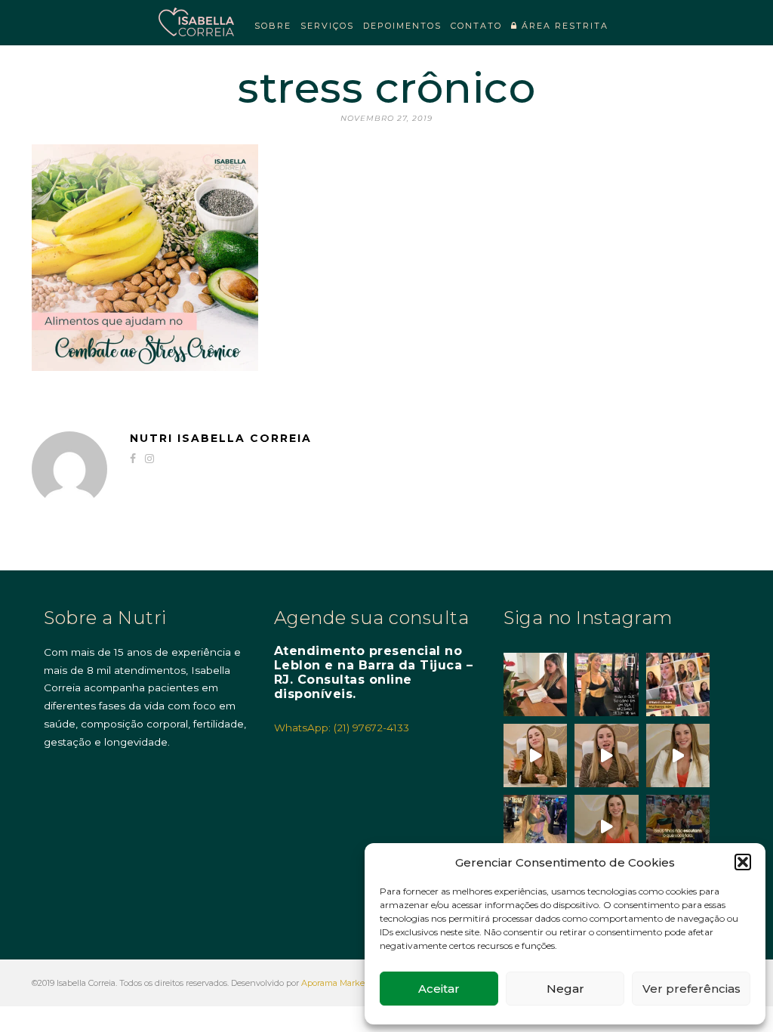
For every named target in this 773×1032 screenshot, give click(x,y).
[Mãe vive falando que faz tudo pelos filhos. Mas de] (678, 826)
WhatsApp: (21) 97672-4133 (341, 727)
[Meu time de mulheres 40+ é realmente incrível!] (678, 684)
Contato (476, 25)
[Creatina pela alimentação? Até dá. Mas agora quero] (606, 755)
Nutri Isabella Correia (221, 438)
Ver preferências (691, 988)
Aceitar (439, 988)
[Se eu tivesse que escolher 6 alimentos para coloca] (678, 755)
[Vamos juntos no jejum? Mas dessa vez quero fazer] (535, 684)
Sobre (272, 25)
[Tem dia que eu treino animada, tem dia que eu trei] (535, 826)
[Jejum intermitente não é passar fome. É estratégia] (606, 684)
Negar (565, 988)
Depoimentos (402, 25)
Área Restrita (563, 25)
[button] (742, 862)
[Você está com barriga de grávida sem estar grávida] (606, 826)
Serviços (327, 25)
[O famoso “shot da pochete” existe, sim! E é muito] (535, 755)
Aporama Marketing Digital (355, 983)
